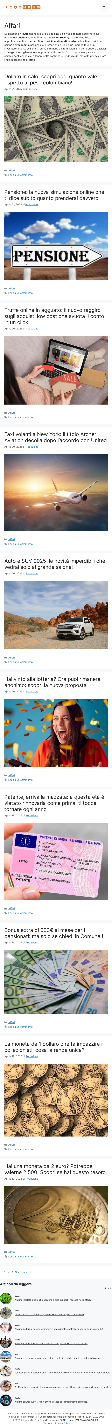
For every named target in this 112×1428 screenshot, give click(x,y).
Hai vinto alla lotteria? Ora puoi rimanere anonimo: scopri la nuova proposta (52, 682)
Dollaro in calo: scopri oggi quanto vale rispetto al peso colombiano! (50, 79)
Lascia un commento (20, 174)
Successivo (23, 1272)
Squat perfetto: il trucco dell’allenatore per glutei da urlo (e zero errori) (51, 1343)
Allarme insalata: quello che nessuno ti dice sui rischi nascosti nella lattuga (53, 1299)
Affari (11, 170)
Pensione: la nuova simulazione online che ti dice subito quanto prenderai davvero (54, 195)
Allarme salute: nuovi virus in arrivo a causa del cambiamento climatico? (51, 1401)
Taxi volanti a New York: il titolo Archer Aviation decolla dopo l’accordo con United (55, 437)
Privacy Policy (62, 1423)
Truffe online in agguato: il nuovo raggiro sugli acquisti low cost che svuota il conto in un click (54, 316)
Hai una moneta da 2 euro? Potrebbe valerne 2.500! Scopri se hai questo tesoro (55, 1169)
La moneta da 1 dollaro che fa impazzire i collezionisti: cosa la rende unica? (53, 1047)
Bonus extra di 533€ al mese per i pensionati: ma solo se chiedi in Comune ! (53, 933)
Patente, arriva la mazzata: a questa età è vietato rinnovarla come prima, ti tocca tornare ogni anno (54, 803)
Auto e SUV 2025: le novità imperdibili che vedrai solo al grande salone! (54, 564)
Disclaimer (47, 1423)
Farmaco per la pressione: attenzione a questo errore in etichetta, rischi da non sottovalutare (62, 1372)
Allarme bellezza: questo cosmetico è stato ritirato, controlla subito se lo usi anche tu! (59, 1329)
